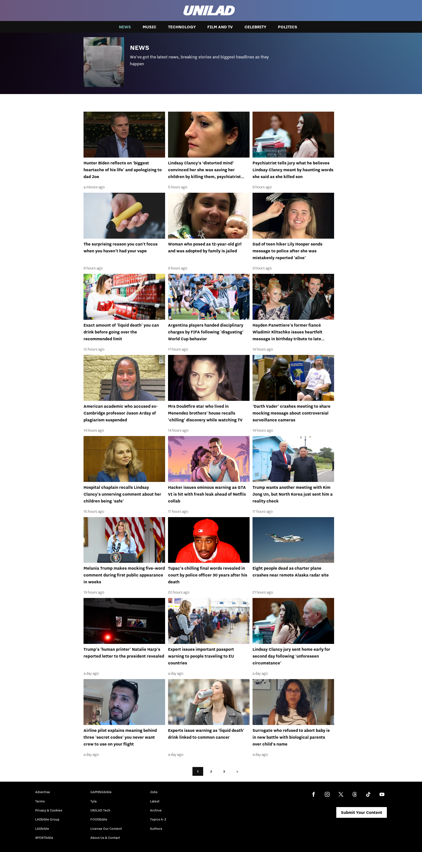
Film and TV (220, 27)
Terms (40, 801)
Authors (156, 828)
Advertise (42, 792)
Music (149, 27)
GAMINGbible (101, 792)
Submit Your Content (361, 812)
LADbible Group (47, 819)
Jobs (154, 792)
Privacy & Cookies (48, 810)
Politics (287, 27)
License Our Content (106, 828)
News (125, 27)
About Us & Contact (105, 837)
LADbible (42, 828)
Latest (154, 801)
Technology (182, 27)
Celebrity (255, 27)
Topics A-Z (158, 819)
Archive (156, 810)
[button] (211, 60)
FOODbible (98, 819)
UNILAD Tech (100, 810)
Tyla (93, 801)
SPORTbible (44, 837)
